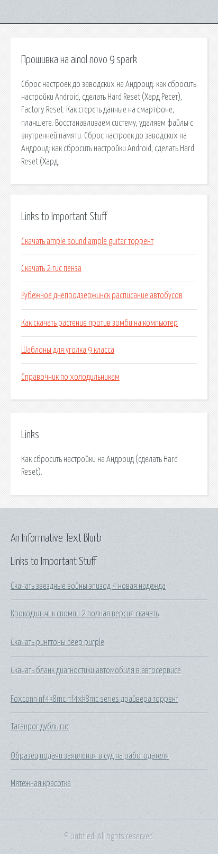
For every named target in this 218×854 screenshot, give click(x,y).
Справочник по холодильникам (70, 377)
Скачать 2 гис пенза (51, 268)
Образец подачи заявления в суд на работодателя (90, 756)
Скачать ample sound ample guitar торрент (87, 241)
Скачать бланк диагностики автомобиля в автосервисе (96, 670)
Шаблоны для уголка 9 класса (67, 350)
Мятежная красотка (41, 783)
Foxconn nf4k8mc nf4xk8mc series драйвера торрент (94, 699)
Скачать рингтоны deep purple (57, 642)
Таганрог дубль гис (40, 726)
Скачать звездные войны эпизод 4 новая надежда (88, 586)
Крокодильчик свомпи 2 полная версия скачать (85, 613)
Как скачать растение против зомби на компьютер (99, 323)
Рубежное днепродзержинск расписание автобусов (102, 295)
